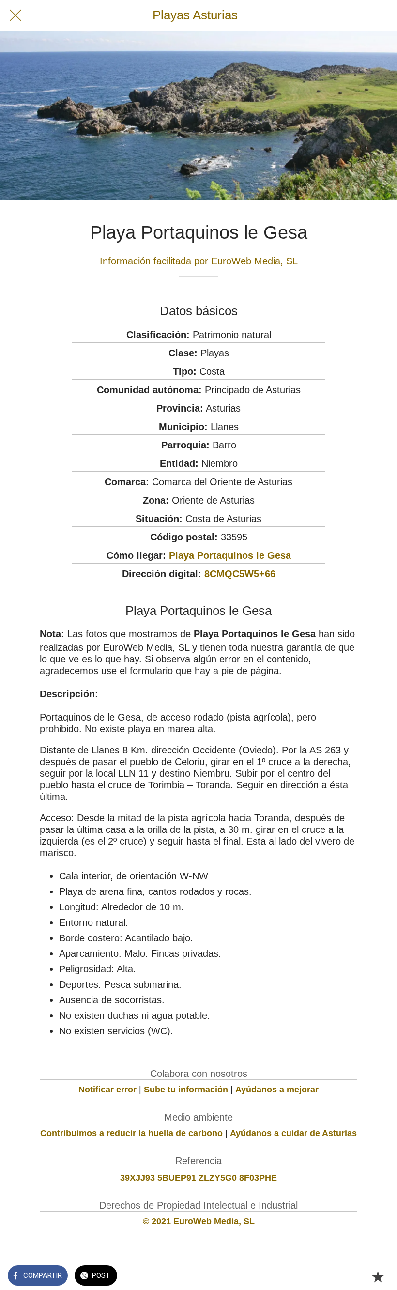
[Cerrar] (15, 15)
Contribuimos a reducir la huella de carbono (131, 1133)
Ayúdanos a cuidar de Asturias (293, 1133)
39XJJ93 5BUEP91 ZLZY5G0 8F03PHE (198, 1177)
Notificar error (107, 1089)
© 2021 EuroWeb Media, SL (199, 1221)
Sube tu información (186, 1089)
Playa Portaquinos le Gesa (230, 555)
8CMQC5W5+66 (239, 573)
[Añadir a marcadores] (377, 1276)
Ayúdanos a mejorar (277, 1089)
